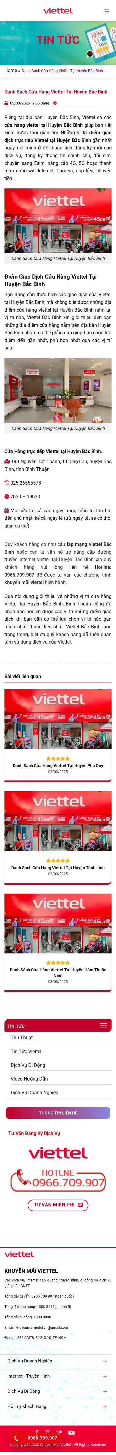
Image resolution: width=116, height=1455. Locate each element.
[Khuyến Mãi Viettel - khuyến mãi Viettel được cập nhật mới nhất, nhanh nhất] (58, 10)
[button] (108, 10)
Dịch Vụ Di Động (28, 1065)
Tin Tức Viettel (26, 1051)
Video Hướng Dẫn (29, 1079)
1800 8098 (42, 1317)
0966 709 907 (43, 1296)
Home (10, 70)
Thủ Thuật (22, 1037)
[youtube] (71, 1433)
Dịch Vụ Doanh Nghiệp (34, 1092)
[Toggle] (105, 1361)
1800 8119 (45, 1307)
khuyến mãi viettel (24, 582)
